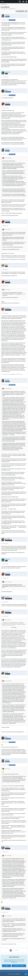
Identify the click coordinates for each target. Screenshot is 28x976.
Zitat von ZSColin (7, 229)
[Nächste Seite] (17, 950)
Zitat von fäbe (7, 289)
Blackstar (13, 374)
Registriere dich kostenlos (9, 961)
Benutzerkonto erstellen (19, 965)
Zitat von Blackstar (8, 388)
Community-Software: (14, 974)
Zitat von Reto (7, 768)
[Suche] (19, 1)
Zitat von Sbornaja (8, 157)
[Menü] (26, 1)
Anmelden (6, 965)
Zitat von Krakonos (8, 581)
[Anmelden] (23, 1)
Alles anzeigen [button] (13, 627)
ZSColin (3, 8)
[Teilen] (26, 11)
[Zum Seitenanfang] (25, 974)
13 (14, 950)
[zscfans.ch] (2, 1)
